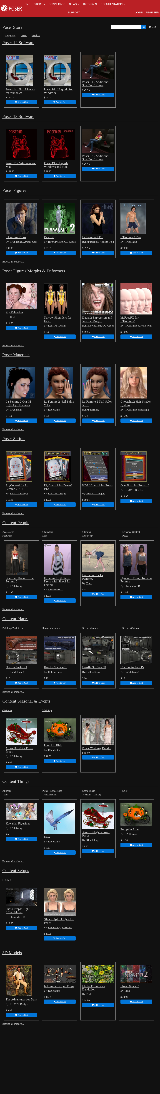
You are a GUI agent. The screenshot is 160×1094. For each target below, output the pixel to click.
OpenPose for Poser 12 (134, 485)
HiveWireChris (55, 241)
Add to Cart (22, 102)
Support (74, 12)
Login (139, 12)
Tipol (12, 317)
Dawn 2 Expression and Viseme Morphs (97, 319)
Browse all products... (13, 261)
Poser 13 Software (18, 116)
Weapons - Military (91, 794)
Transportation (49, 794)
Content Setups (15, 870)
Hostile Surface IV (132, 667)
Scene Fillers (88, 791)
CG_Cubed (70, 241)
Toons (5, 794)
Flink (89, 994)
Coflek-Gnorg (17, 672)
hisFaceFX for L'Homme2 (129, 319)
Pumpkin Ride (53, 745)
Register (152, 12)
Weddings (47, 710)
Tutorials (90, 4)
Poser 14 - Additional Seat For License (95, 83)
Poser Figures (14, 190)
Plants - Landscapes (52, 791)
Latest (24, 35)
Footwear (7, 535)
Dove (47, 837)
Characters (47, 532)
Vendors (36, 35)
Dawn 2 (49, 237)
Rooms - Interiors (51, 628)
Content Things (15, 781)
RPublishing (16, 241)
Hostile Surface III (94, 667)
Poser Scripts (13, 438)
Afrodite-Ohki (30, 241)
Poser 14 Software (18, 42)
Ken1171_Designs (57, 325)
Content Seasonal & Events (26, 701)
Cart (153, 26)
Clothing (86, 532)
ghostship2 (143, 409)
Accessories (8, 532)
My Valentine (14, 312)
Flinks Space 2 (129, 986)
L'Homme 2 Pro (16, 237)
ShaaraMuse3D (55, 589)
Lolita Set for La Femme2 (92, 576)
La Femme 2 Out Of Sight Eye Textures (18, 403)
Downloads (57, 4)
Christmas (7, 710)
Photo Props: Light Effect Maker (18, 910)
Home (26, 4)
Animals (6, 791)
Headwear (87, 535)
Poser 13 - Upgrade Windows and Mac (56, 164)
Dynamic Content (131, 532)
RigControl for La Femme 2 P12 (17, 487)
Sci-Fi (125, 791)
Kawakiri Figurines (18, 823)
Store (38, 4)
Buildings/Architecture (13, 628)
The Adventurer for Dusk (21, 999)
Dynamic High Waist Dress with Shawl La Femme (57, 581)
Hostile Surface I (16, 667)
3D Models (12, 952)
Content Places (15, 618)
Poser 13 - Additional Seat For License (95, 157)
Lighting (6, 880)
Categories (10, 35)
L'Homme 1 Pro (130, 237)
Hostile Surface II (55, 667)
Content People (15, 522)
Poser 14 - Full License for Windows (20, 91)
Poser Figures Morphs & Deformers (33, 270)
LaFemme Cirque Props (59, 986)
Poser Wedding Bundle (96, 748)
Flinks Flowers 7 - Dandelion (93, 987)
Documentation (112, 4)
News (73, 4)
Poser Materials (16, 354)
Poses (125, 535)
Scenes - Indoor (90, 628)
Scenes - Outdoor (131, 628)
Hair (44, 535)
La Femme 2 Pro (92, 237)
